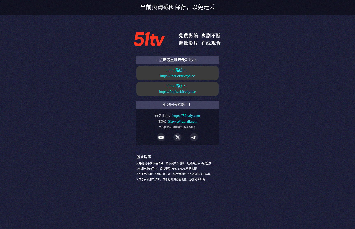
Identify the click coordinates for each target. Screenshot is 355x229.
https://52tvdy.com (186, 116)
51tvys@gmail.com (182, 121)
